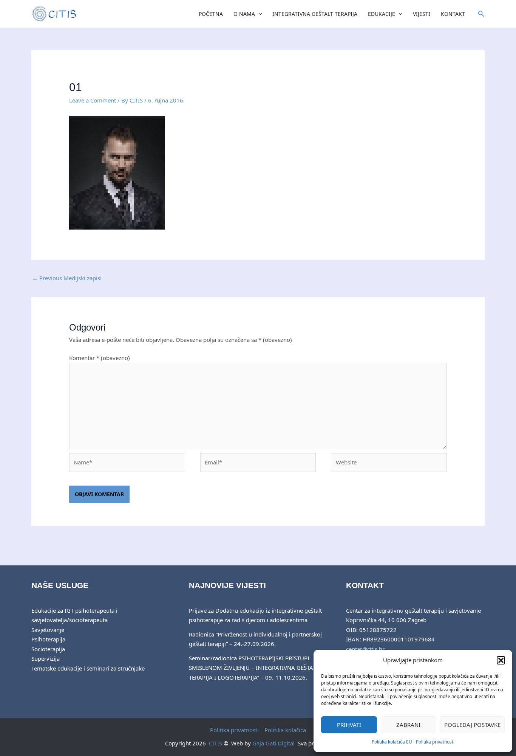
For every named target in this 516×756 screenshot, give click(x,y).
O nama (244, 13)
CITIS (215, 743)
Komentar (99, 358)
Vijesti (421, 13)
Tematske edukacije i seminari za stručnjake (88, 668)
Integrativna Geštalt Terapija (314, 13)
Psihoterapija (48, 639)
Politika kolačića (285, 730)
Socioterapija (48, 649)
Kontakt (453, 13)
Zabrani (408, 724)
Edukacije (381, 13)
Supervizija (45, 658)
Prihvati (349, 724)
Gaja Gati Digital (273, 743)
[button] (501, 660)
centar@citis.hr (365, 649)
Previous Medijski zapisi (67, 278)
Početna (211, 13)
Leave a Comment (92, 100)
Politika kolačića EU (392, 742)
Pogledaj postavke (472, 724)
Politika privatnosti (435, 742)
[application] (258, 14)
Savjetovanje (47, 629)
